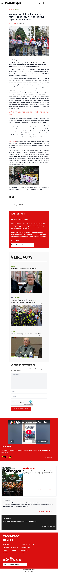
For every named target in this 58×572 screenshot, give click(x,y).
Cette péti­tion (12, 141)
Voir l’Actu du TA (48, 457)
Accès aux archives (47, 526)
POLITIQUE (6, 547)
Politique (11, 9)
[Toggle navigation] (2, 3)
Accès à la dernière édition (45, 490)
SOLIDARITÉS (14, 547)
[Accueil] (13, 3)
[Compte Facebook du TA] (11, 540)
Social (12, 297)
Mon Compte (25, 550)
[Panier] (43, 3)
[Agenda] (39, 3)
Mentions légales (29, 571)
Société (17, 9)
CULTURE (13, 550)
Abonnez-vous (25, 547)
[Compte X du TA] (8, 540)
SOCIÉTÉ (5, 553)
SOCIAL (5, 550)
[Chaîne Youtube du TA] (4, 540)
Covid (13, 204)
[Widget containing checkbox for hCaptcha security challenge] (22, 403)
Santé (21, 204)
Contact (23, 553)
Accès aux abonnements (45, 511)
